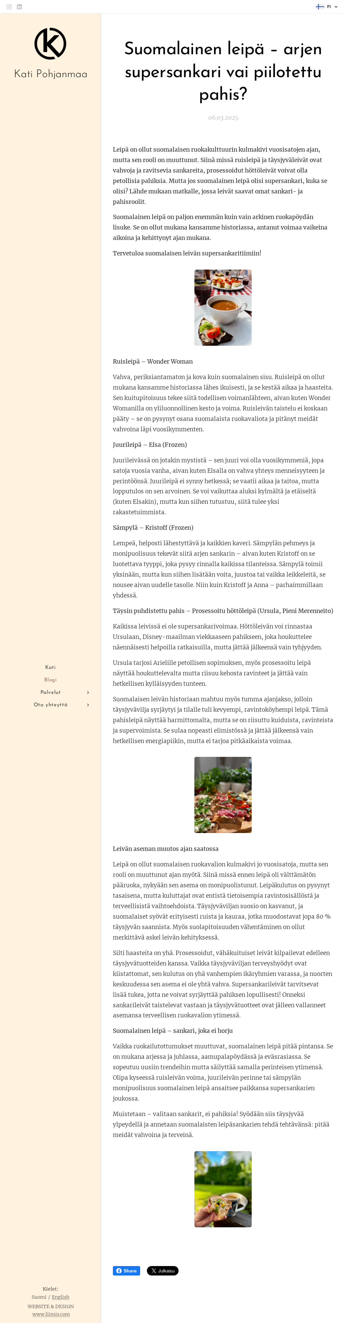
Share (130, 1270)
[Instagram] (9, 6)
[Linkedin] (19, 6)
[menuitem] (50, 668)
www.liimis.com (51, 1314)
